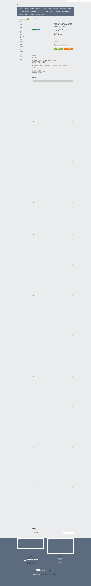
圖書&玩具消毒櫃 (65, 11)
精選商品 (20, 24)
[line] (33, 30)
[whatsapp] (37, 30)
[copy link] (39, 30)
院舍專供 (20, 8)
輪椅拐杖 (56, 8)
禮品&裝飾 (52, 11)
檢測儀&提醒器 (63, 8)
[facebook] (35, 30)
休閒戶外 (45, 11)
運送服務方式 (60, 558)
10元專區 (38, 14)
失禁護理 (26, 8)
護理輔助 (44, 18)
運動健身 (70, 8)
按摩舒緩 (50, 8)
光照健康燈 (21, 14)
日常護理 (32, 8)
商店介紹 (43, 14)
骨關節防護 (38, 8)
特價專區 (32, 14)
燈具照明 (27, 14)
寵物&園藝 (58, 11)
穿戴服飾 (27, 11)
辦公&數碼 (39, 11)
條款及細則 (39, 574)
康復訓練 (44, 8)
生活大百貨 (21, 11)
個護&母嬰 (33, 11)
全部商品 (35, 18)
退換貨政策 (60, 559)
